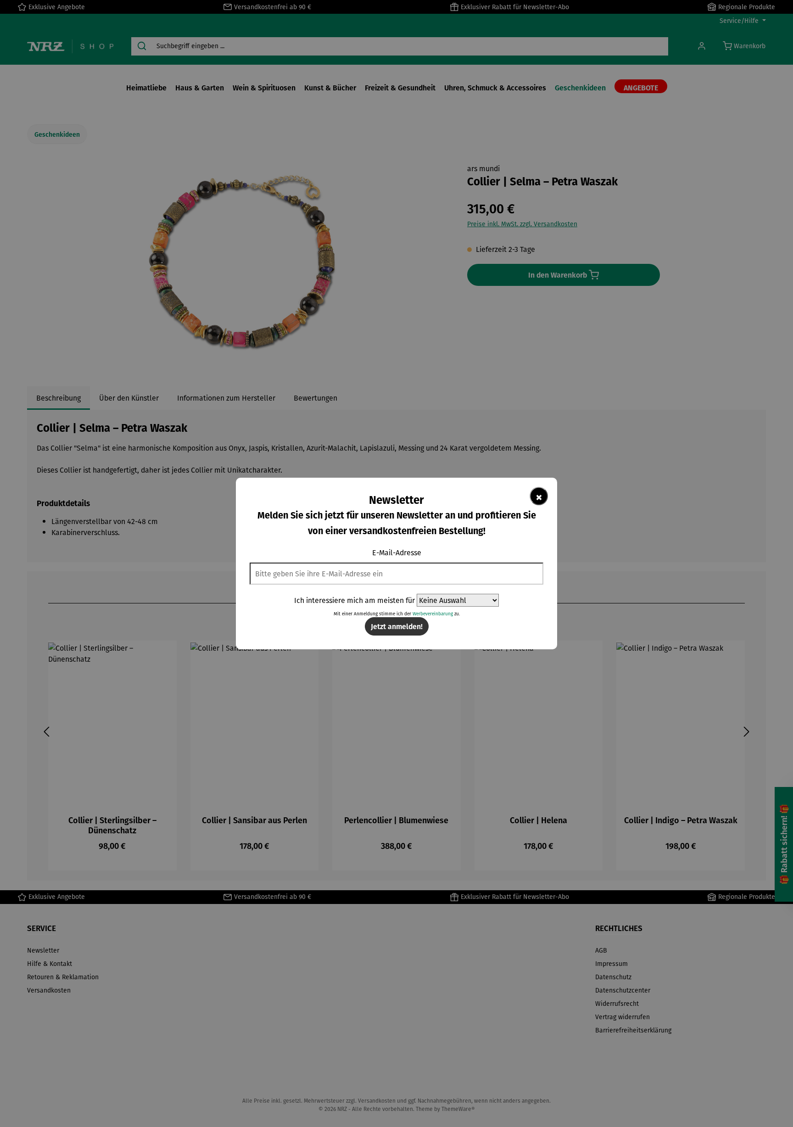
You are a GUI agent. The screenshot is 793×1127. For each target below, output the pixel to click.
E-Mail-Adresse (396, 552)
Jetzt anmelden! (397, 626)
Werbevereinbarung (433, 613)
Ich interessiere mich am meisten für (354, 600)
